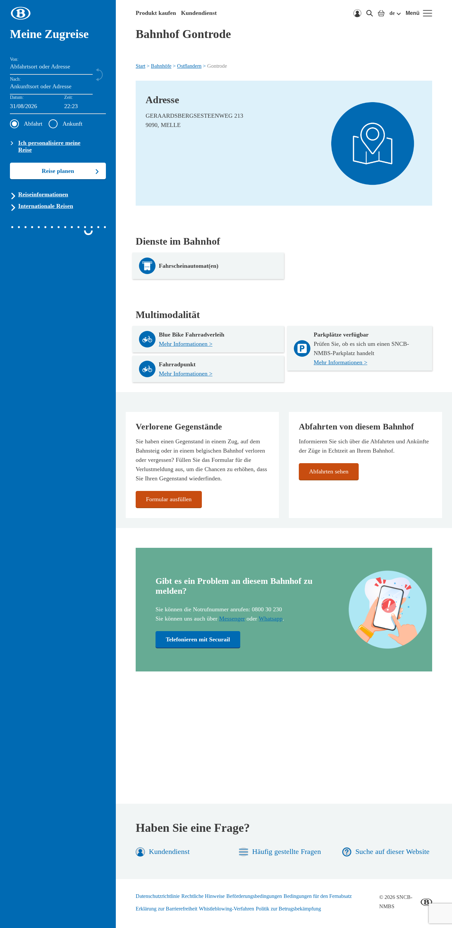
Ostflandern (189, 66)
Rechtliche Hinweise (203, 896)
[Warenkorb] (381, 13)
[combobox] (85, 106)
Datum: (17, 97)
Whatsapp (271, 618)
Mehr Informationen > (185, 344)
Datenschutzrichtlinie (158, 896)
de (392, 13)
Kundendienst (199, 13)
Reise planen (58, 171)
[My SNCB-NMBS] (357, 13)
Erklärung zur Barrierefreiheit (166, 908)
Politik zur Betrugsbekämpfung (288, 908)
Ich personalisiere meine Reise (49, 146)
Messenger (232, 618)
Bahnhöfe (161, 66)
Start (140, 66)
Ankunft (72, 123)
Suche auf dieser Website (392, 851)
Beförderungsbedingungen (254, 896)
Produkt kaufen (156, 13)
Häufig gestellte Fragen (286, 851)
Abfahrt (33, 123)
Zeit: (68, 97)
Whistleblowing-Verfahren (226, 908)
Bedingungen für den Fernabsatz (318, 896)
